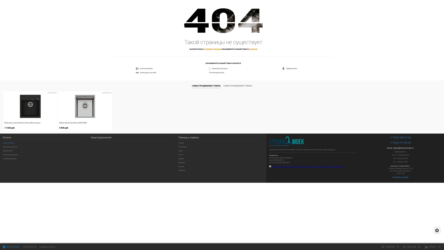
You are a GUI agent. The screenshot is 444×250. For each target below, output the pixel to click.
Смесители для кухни (220, 68)
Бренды (181, 158)
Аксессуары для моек (148, 72)
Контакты (182, 170)
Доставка (182, 162)
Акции (181, 151)
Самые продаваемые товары (206, 85)
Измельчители (291, 68)
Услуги (181, 155)
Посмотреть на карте (400, 177)
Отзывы (181, 166)
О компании (183, 147)
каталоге (253, 49)
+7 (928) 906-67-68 (400, 137)
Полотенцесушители (216, 72)
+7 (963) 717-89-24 (400, 143)
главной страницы (213, 49)
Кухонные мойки (146, 68)
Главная (181, 143)
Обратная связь (13, 247)
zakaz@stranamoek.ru (403, 148)
